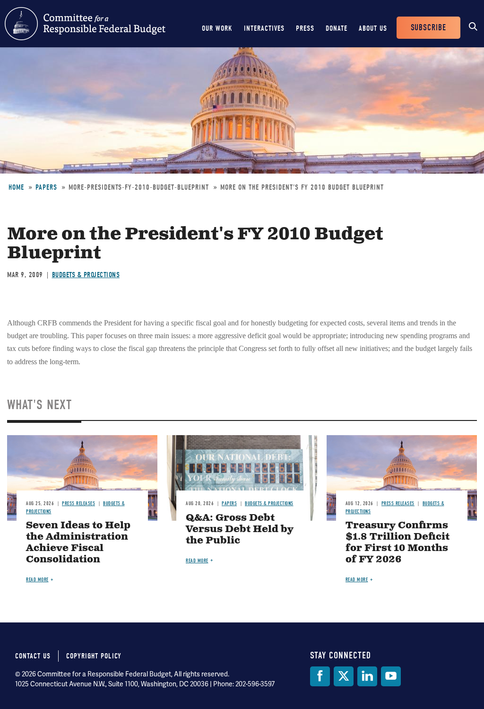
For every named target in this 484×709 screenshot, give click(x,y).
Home (16, 187)
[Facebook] (320, 676)
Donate (336, 28)
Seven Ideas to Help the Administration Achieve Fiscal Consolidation (78, 542)
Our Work (217, 28)
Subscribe (428, 28)
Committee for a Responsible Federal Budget (85, 23)
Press (305, 28)
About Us (373, 28)
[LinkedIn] (367, 676)
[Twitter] (344, 676)
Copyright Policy (93, 656)
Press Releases (78, 503)
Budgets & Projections (86, 275)
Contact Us (33, 656)
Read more (37, 580)
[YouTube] (391, 676)
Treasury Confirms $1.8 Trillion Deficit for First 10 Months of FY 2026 (397, 542)
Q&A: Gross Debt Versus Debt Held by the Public (240, 529)
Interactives (264, 28)
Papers (46, 187)
